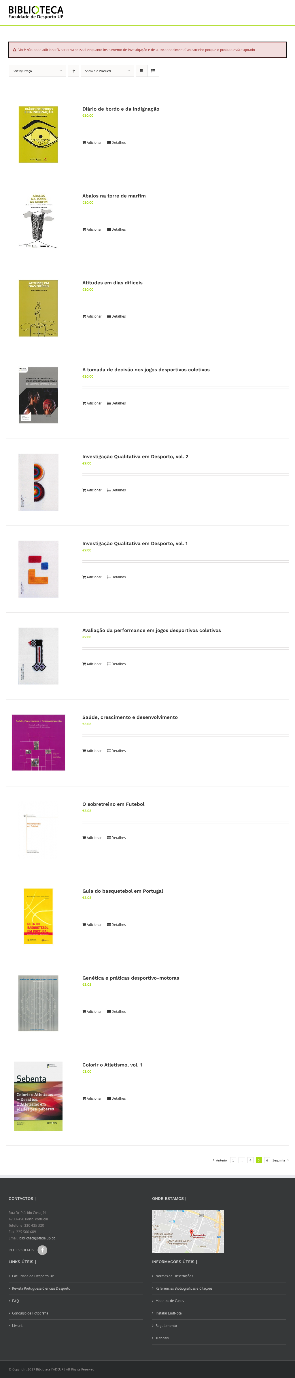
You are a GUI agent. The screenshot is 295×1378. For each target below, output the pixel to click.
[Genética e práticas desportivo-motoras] (38, 1003)
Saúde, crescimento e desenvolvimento (130, 717)
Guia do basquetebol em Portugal (122, 891)
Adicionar (94, 142)
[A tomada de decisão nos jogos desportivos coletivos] (38, 395)
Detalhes (118, 142)
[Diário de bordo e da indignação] (38, 134)
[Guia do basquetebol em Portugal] (38, 917)
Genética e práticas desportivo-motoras (130, 978)
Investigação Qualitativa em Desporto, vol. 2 (135, 456)
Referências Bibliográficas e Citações (184, 1288)
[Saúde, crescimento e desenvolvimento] (38, 743)
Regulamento (166, 1325)
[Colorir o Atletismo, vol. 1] (38, 1096)
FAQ (15, 1300)
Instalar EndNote (169, 1313)
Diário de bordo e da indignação (120, 109)
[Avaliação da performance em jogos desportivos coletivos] (38, 656)
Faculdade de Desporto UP (33, 1275)
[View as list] (153, 71)
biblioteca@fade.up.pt (37, 1238)
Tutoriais (162, 1338)
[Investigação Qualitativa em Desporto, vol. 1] (38, 569)
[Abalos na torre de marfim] (38, 221)
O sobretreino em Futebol (113, 804)
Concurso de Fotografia (30, 1313)
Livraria (17, 1325)
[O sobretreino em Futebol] (38, 830)
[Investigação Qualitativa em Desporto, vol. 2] (38, 482)
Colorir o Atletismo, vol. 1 (112, 1065)
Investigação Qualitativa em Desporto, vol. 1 (135, 543)
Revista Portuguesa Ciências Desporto (41, 1288)
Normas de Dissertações (174, 1275)
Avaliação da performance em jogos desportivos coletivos (151, 630)
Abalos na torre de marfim (114, 196)
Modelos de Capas (170, 1300)
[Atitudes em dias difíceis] (38, 308)
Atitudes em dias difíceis (112, 283)
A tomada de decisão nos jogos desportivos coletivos (146, 369)
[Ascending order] (73, 71)
